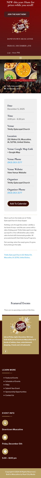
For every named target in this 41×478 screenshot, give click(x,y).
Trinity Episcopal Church (15, 86)
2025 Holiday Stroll (13, 89)
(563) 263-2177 (14, 162)
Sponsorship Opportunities (15, 392)
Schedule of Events (12, 381)
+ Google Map (13, 152)
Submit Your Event (12, 388)
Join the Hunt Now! (17, 14)
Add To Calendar (18, 203)
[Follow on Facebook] (5, 351)
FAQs (7, 385)
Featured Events (11, 378)
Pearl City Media (29, 474)
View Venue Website (16, 172)
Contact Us (9, 395)
